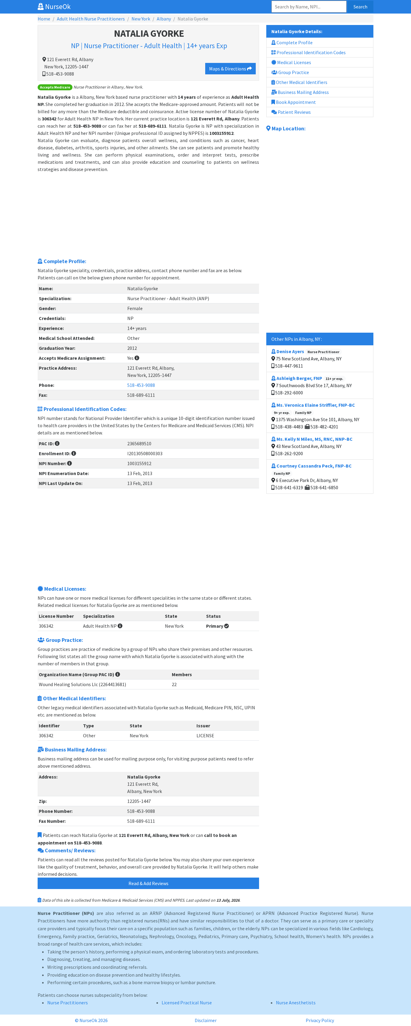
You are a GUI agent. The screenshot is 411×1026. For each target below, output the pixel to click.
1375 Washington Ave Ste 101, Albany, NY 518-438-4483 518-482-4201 (316, 416)
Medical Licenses (293, 62)
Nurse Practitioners (67, 1003)
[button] (136, 358)
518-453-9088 (141, 385)
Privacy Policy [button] (320, 1020)
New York (140, 19)
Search (360, 7)
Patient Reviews (294, 112)
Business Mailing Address (303, 92)
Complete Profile (294, 42)
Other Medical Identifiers (301, 82)
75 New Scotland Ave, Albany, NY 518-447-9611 (307, 358)
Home (44, 19)
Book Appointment (295, 102)
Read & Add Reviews (148, 883)
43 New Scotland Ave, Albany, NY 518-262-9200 (313, 446)
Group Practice (293, 72)
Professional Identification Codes (311, 52)
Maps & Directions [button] (228, 69)
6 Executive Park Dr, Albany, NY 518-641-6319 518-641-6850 (313, 476)
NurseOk (57, 6)
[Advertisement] (148, 215)
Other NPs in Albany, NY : (296, 339)
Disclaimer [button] (206, 1020)
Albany (164, 19)
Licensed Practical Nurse (187, 1003)
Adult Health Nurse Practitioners (91, 19)
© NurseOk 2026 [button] (91, 1020)
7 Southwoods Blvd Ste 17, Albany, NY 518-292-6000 (313, 385)
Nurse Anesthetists (296, 1003)
